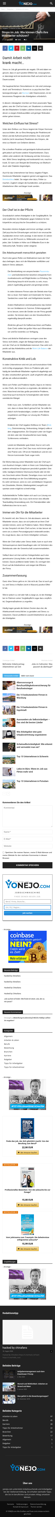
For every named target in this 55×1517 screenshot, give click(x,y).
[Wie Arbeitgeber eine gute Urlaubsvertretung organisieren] (9, 734)
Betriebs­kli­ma (8, 179)
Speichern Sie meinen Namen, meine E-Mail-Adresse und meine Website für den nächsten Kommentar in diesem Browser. (27, 855)
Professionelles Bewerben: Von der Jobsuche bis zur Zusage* (27, 1191)
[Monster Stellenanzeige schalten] (27, 1110)
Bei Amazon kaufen (29, 1152)
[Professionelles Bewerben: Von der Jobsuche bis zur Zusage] (27, 1177)
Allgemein (8, 1036)
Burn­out (25, 93)
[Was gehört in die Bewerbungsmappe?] (9, 1399)
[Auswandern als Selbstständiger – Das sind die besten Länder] (9, 722)
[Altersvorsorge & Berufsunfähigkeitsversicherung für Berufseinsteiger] (9, 685)
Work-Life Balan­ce (40, 348)
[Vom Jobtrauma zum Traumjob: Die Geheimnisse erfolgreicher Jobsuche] (27, 1224)
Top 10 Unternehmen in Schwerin (32, 756)
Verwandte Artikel (11, 676)
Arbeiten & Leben (22, 9)
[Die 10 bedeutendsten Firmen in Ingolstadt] (9, 710)
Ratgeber (10, 9)
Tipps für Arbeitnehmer (14, 1067)
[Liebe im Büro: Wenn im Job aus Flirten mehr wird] (9, 771)
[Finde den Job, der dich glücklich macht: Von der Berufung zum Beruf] (27, 1128)
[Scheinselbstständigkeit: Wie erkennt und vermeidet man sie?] (9, 747)
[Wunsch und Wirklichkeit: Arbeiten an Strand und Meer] (9, 1387)
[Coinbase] (27, 962)
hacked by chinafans (12, 976)
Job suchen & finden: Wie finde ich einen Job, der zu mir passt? (24, 1000)
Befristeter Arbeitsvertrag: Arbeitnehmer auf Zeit (14, 665)
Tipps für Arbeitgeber (13, 1063)
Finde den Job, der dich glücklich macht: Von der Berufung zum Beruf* (27, 1142)
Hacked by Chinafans (12, 988)
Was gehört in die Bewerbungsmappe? (32, 1396)
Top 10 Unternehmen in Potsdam (32, 781)
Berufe (7, 1044)
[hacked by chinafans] (27, 1332)
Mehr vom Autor (27, 676)
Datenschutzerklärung (38, 1504)
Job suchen (27, 913)
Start (3, 9)
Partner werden (36, 1507)
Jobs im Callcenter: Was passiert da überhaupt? (42, 665)
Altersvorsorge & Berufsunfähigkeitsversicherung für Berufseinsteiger (34, 685)
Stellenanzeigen (22, 1504)
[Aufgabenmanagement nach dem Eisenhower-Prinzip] (9, 1374)
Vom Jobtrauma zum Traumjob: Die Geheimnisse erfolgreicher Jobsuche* (27, 1238)
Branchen (8, 1051)
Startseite (10, 1504)
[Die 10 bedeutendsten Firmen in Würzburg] (9, 697)
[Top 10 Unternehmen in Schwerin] (9, 759)
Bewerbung (9, 1048)
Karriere (7, 1055)
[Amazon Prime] (27, 1196)
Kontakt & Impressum (20, 1507)
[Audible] (27, 203)
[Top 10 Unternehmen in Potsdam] (9, 784)
